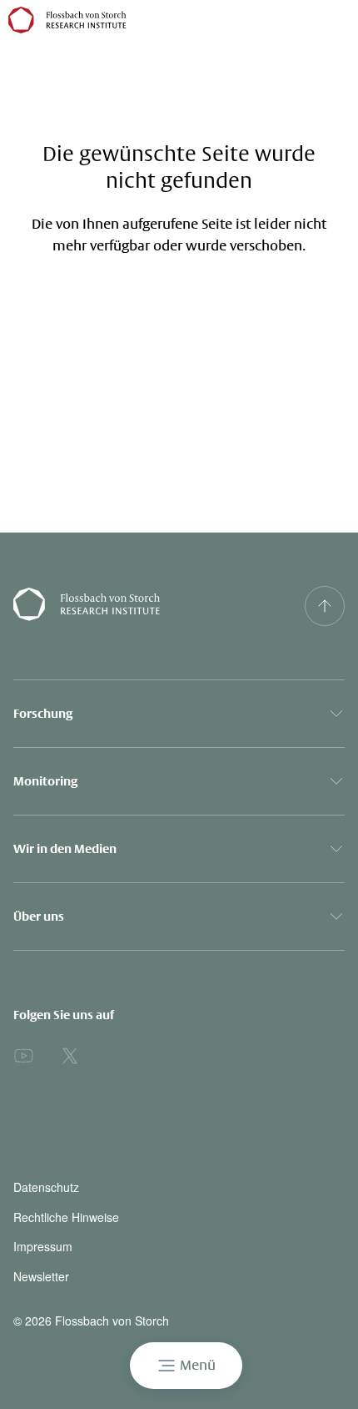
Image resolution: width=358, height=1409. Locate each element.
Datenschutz (46, 1187)
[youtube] (23, 1056)
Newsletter (41, 1277)
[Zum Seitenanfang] (325, 606)
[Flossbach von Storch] (67, 20)
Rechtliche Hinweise (66, 1217)
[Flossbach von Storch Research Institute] (134, 606)
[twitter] (70, 1056)
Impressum (42, 1247)
